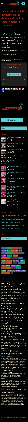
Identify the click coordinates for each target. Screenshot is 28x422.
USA (12, 273)
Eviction (22, 253)
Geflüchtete (15, 255)
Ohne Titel (3, 282)
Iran (14, 260)
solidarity (4, 270)
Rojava (8, 268)
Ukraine (3, 273)
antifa (20, 248)
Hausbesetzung (9, 260)
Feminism (4, 255)
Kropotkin (22, 260)
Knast (17, 260)
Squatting (18, 270)
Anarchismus (15, 248)
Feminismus (9, 255)
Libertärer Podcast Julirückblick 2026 (15, 137)
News (19, 263)
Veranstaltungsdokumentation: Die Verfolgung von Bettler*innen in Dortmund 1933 (15, 201)
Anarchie (9, 248)
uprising (8, 273)
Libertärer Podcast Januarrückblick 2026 (16, 186)
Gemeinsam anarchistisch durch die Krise (10, 222)
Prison (23, 263)
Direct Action (9, 253)
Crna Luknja (13, 33)
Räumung (19, 268)
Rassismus (8, 265)
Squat (14, 270)
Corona (20, 250)
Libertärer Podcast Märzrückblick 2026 (16, 172)
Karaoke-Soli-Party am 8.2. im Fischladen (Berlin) (12, 219)
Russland (13, 268)
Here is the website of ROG (7, 59)
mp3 (2, 51)
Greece (3, 260)
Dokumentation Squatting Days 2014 (10, 228)
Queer (3, 265)
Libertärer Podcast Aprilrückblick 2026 (16, 166)
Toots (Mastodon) (8, 279)
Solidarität (9, 270)
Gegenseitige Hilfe (5, 258)
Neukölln (15, 263)
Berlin (8, 250)
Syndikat (23, 270)
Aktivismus (4, 248)
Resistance (4, 268)
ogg (5, 51)
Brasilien (12, 250)
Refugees (13, 265)
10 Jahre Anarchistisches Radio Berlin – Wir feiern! (12, 225)
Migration (4, 263)
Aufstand (4, 250)
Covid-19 (3, 253)
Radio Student (9, 34)
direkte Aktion (16, 253)
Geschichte (20, 258)
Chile (17, 250)
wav (24, 50)
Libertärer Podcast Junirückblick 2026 (15, 143)
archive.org (20, 50)
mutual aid (9, 263)
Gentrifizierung (13, 258)
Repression (18, 265)
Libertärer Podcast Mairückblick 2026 (15, 149)
